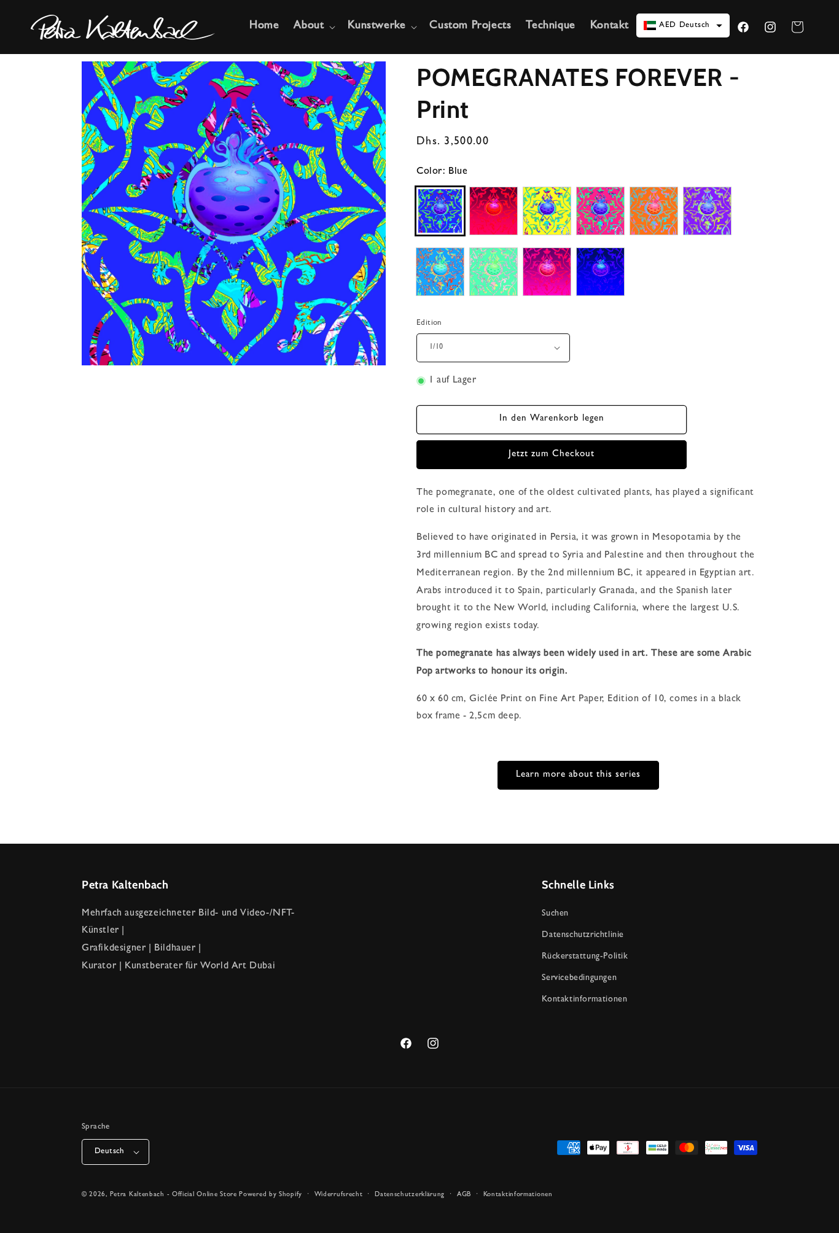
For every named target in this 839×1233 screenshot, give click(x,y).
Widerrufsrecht (338, 1194)
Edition (429, 323)
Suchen (555, 913)
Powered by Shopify (270, 1194)
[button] (313, 26)
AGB (464, 1194)
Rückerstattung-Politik (585, 956)
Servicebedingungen (579, 978)
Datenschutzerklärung (410, 1194)
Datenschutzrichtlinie (583, 935)
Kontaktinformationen (584, 999)
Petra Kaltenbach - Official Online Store (173, 1194)
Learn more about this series (578, 775)
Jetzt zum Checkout (552, 454)
